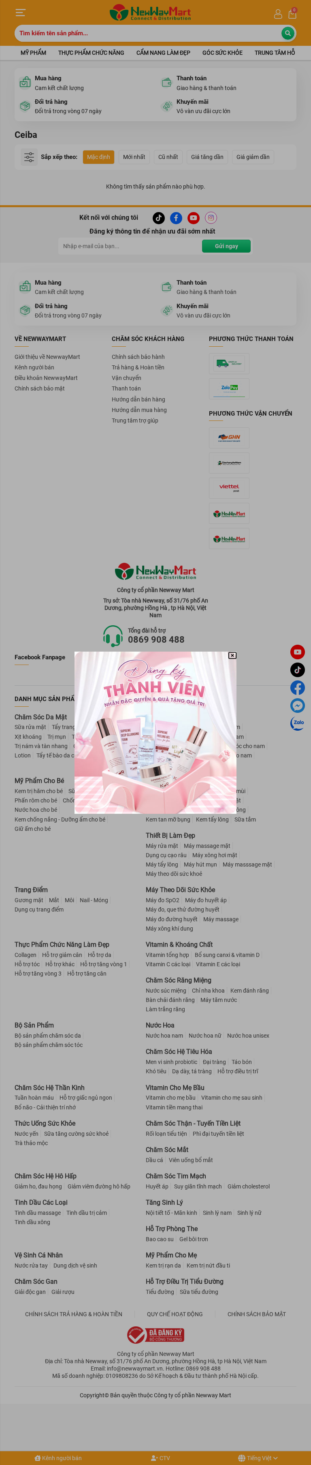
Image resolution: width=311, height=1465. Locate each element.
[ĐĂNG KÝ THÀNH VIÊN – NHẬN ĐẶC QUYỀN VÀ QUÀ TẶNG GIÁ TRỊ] (155, 733)
